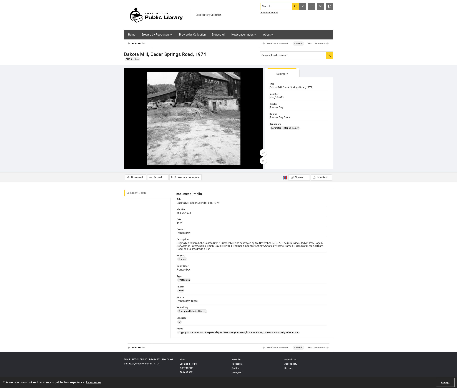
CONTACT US (186, 368)
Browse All (218, 34)
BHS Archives (132, 59)
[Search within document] (329, 55)
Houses (182, 259)
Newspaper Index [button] (242, 34)
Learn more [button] (93, 382)
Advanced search (269, 12)
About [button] (266, 34)
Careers (288, 368)
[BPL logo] (156, 14)
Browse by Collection (192, 34)
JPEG (181, 290)
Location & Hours (188, 364)
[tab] (282, 72)
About (183, 359)
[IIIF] (285, 177)
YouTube (236, 359)
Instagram (237, 372)
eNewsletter (290, 359)
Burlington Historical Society (285, 128)
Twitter (235, 368)
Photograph (184, 280)
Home (131, 34)
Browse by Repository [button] (155, 34)
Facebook (237, 364)
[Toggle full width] (263, 152)
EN (180, 322)
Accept (445, 382)
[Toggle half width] (263, 160)
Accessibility (290, 364)
